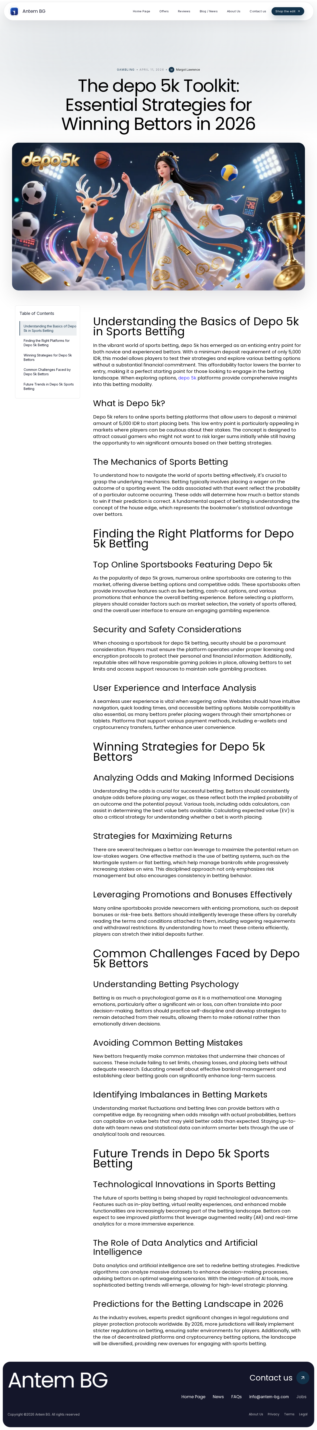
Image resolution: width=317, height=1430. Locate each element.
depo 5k (187, 378)
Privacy (273, 1414)
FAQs (236, 1397)
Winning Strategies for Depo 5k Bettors (48, 357)
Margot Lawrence (188, 69)
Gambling (126, 69)
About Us (256, 1414)
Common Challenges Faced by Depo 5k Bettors (47, 372)
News (218, 1397)
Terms (289, 1414)
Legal (303, 1414)
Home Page (193, 1397)
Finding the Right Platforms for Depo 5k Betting (47, 343)
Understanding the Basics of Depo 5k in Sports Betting (50, 328)
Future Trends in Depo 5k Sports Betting (49, 386)
